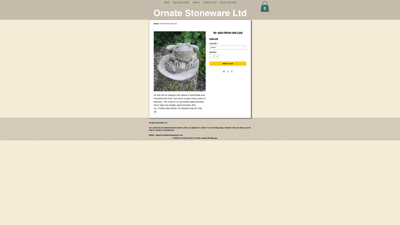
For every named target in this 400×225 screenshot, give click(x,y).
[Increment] (217, 56)
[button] (264, 6)
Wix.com (214, 138)
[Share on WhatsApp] (228, 71)
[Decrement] (211, 56)
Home (156, 24)
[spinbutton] (214, 56)
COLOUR (213, 43)
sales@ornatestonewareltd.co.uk (169, 135)
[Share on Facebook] (224, 71)
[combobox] (227, 47)
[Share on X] (232, 71)
